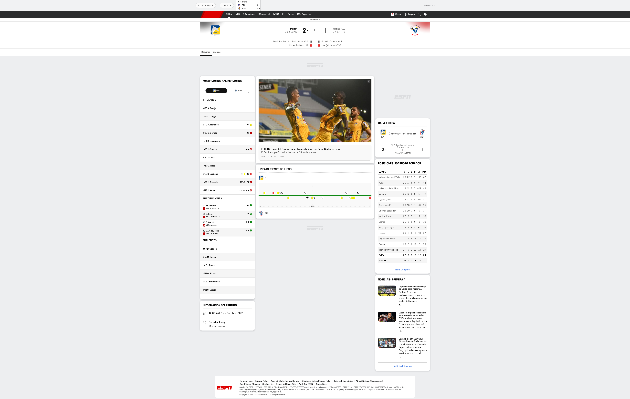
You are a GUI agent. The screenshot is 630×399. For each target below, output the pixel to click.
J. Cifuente (213, 182)
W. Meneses (213, 125)
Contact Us (267, 384)
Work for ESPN (306, 384)
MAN (267, 213)
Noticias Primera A (403, 366)
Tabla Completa (402, 270)
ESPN (212, 14)
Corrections (321, 384)
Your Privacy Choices (250, 384)
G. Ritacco (212, 273)
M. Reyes (211, 257)
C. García (210, 222)
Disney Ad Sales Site (286, 384)
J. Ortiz (211, 157)
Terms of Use (246, 381)
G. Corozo (212, 133)
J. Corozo (212, 149)
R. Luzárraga (214, 141)
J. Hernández (213, 282)
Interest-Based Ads (343, 381)
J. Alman (211, 190)
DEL (267, 178)
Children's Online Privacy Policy (317, 381)
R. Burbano (213, 174)
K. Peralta (211, 206)
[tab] (216, 90)
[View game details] (402, 148)
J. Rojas (211, 265)
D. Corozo (212, 249)
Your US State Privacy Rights (285, 381)
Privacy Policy (261, 381)
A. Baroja (212, 108)
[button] (419, 14)
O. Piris (209, 214)
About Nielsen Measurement (369, 381)
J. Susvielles (213, 231)
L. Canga (212, 116)
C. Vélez (211, 166)
